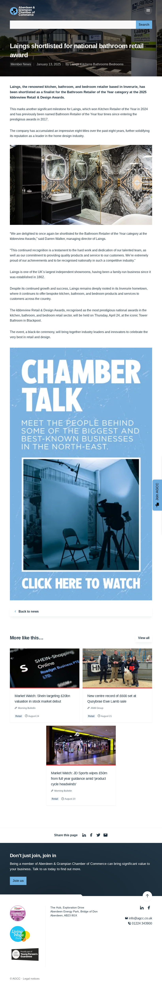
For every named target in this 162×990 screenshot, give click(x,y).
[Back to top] (147, 896)
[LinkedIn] (142, 908)
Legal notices (31, 978)
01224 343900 (141, 923)
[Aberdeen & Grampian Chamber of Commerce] (22, 11)
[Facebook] (149, 908)
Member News (21, 64)
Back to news (28, 611)
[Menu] (148, 10)
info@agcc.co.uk (140, 918)
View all (143, 638)
